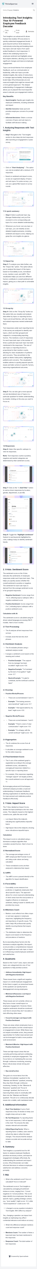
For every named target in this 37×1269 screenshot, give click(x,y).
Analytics (16, 10)
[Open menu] (32, 3)
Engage (10, 10)
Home (5, 10)
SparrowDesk (24, 1256)
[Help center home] (9, 3)
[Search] (34, 10)
